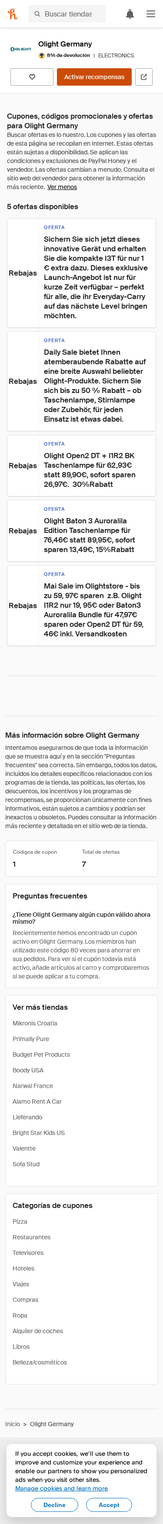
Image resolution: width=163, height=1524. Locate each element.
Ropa (20, 1315)
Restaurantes (31, 1237)
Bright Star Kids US (39, 1133)
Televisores (28, 1253)
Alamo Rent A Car (37, 1101)
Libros (21, 1347)
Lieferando (27, 1117)
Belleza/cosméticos (40, 1362)
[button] (151, 14)
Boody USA (28, 1070)
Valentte (24, 1148)
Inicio (12, 1424)
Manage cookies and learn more (61, 1488)
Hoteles (23, 1268)
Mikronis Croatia (35, 1023)
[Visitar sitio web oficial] (144, 77)
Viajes (21, 1284)
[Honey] (12, 14)
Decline (54, 1504)
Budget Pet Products (41, 1054)
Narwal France (33, 1086)
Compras (25, 1300)
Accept (109, 1504)
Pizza (20, 1221)
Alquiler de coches (38, 1331)
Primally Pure (31, 1039)
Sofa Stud (26, 1164)
